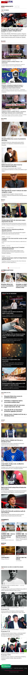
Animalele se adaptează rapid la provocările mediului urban (13, 401)
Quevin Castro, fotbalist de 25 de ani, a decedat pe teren (15, 415)
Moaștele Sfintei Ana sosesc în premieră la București (13, 397)
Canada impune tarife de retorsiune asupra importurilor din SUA (14, 406)
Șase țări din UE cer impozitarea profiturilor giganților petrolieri (13, 410)
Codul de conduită (18, 668)
